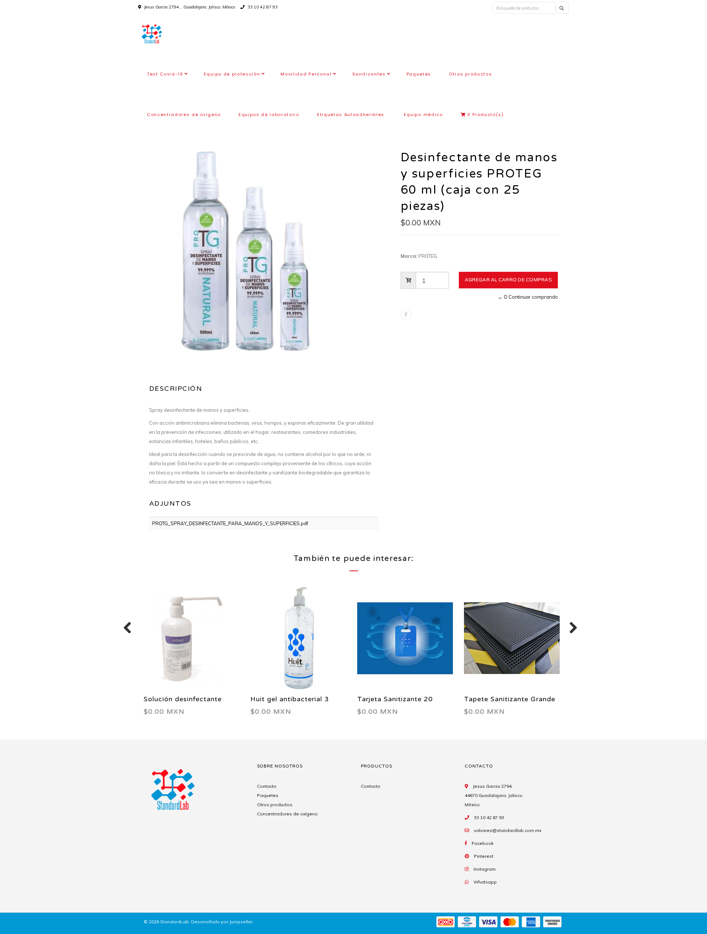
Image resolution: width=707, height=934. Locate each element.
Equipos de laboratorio (269, 114)
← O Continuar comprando (528, 297)
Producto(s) (485, 114)
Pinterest (483, 856)
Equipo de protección (232, 74)
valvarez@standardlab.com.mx (507, 830)
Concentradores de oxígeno (184, 114)
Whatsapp (485, 882)
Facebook (482, 843)
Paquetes (419, 74)
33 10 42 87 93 (262, 7)
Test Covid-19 (165, 74)
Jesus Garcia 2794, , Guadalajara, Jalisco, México (189, 7)
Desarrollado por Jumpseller (222, 921)
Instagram (485, 869)
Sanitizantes (369, 74)
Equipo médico (423, 114)
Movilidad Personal (306, 74)
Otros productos (470, 74)
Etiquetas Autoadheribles (351, 114)
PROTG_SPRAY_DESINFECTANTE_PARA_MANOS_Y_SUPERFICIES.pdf (230, 523)
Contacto (267, 786)
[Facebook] (406, 314)
